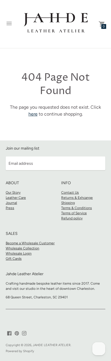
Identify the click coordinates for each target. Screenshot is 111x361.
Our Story (13, 193)
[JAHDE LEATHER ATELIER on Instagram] (24, 332)
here (33, 114)
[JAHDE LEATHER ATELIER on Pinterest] (17, 332)
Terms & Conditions (76, 208)
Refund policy (72, 218)
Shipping (68, 203)
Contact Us (70, 193)
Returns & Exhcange (77, 198)
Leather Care (16, 198)
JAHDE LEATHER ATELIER (52, 345)
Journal (11, 203)
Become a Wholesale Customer (30, 243)
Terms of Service (74, 213)
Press (10, 208)
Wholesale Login (19, 253)
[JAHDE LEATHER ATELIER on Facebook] (9, 332)
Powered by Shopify (20, 351)
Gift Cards (14, 259)
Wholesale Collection (22, 248)
